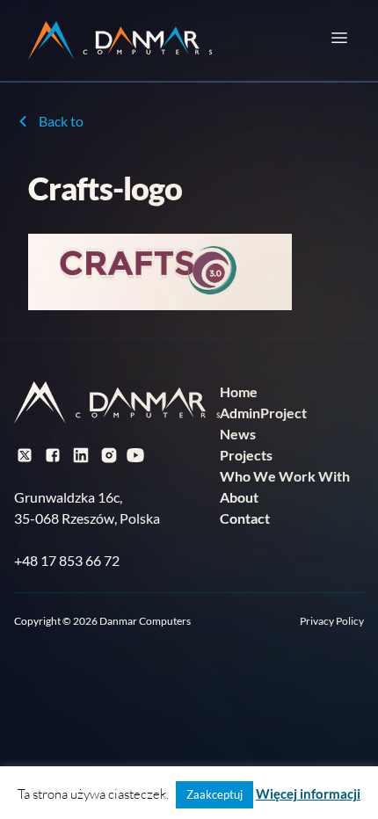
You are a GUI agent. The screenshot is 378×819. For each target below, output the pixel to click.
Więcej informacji (308, 793)
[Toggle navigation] (339, 37)
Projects (246, 454)
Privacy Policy (332, 620)
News (238, 433)
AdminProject (263, 412)
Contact (245, 518)
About (239, 497)
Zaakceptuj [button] (214, 794)
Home (239, 391)
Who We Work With (285, 475)
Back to (61, 120)
